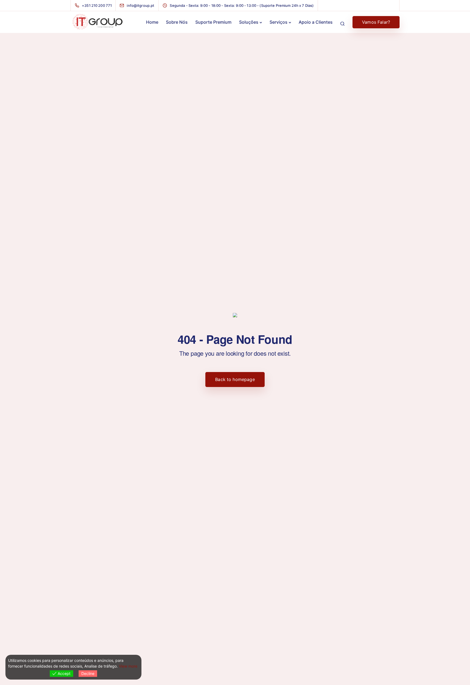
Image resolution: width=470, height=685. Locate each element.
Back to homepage (235, 379)
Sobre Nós (177, 22)
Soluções (248, 22)
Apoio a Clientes (316, 22)
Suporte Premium (213, 22)
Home (152, 22)
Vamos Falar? (376, 22)
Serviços (278, 22)
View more (128, 666)
